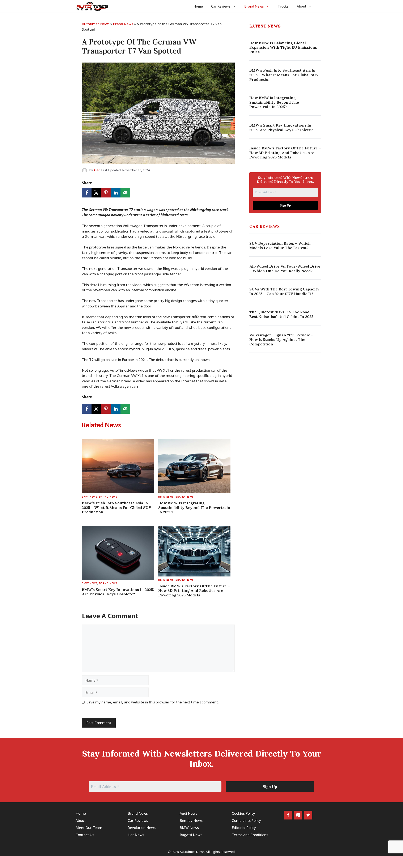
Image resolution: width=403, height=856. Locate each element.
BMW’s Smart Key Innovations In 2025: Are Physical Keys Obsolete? (118, 592)
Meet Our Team (89, 827)
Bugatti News (191, 834)
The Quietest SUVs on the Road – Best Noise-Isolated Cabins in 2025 (281, 314)
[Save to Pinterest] (106, 192)
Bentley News (191, 820)
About (301, 6)
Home (198, 6)
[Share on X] (96, 192)
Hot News (136, 834)
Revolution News (142, 827)
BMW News (89, 496)
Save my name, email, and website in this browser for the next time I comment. (152, 702)
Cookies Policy (243, 813)
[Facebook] (288, 815)
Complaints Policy (246, 820)
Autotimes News (95, 23)
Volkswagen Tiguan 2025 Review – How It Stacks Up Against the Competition (281, 339)
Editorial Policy (244, 827)
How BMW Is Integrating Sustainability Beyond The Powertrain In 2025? (194, 507)
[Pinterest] (298, 815)
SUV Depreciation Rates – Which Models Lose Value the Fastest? (280, 245)
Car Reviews (220, 6)
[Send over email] (125, 192)
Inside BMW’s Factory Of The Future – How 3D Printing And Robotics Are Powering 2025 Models (194, 590)
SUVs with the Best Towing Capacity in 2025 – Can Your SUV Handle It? (284, 291)
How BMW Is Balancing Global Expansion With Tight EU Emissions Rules (283, 47)
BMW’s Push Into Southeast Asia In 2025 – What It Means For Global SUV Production (116, 507)
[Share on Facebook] (87, 192)
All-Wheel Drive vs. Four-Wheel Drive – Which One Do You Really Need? (284, 268)
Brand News (254, 6)
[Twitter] (308, 815)
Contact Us (85, 834)
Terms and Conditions (250, 834)
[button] (321, 6)
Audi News (188, 813)
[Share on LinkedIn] (115, 192)
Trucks (283, 6)
